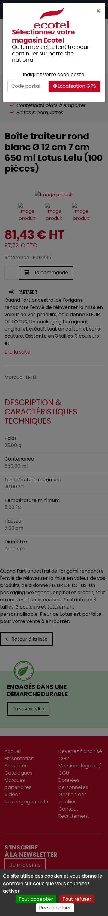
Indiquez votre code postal (54, 74)
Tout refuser (77, 899)
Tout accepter (36, 899)
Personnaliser (55, 907)
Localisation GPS (77, 86)
